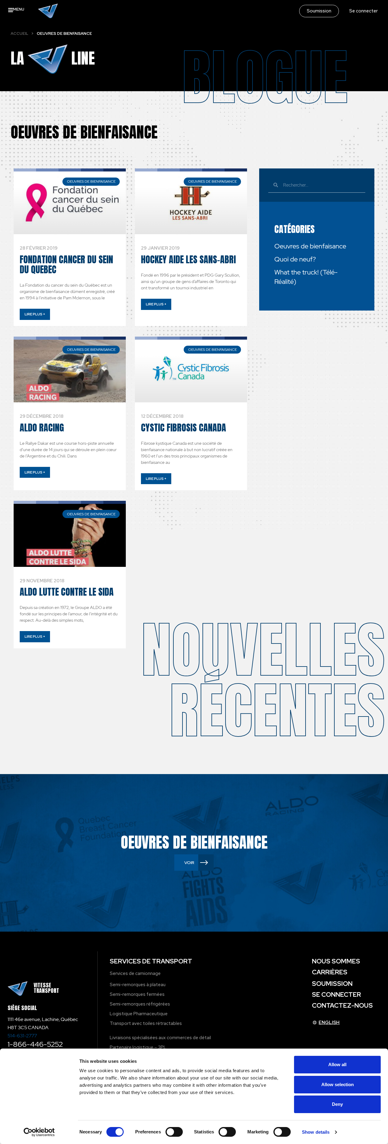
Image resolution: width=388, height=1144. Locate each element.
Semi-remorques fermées (137, 994)
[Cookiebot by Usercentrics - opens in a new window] (39, 1132)
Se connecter (336, 994)
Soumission (332, 983)
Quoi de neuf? (295, 259)
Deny (337, 1104)
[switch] (174, 1132)
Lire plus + (35, 314)
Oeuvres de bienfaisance (310, 246)
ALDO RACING (42, 427)
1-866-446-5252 (35, 1044)
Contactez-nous (342, 1005)
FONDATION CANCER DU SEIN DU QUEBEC (66, 264)
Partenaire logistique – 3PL (138, 1047)
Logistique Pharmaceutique (139, 1014)
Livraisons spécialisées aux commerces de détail (160, 1038)
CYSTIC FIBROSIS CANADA (183, 427)
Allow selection (337, 1084)
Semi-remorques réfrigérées (140, 1004)
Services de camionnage (135, 973)
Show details (315, 1132)
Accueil (19, 33)
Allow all (337, 1064)
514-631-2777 (22, 1036)
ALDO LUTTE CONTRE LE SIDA (67, 592)
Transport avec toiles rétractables (146, 1023)
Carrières (329, 972)
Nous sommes (336, 961)
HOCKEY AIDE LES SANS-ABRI (188, 259)
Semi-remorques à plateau (138, 985)
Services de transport (151, 961)
